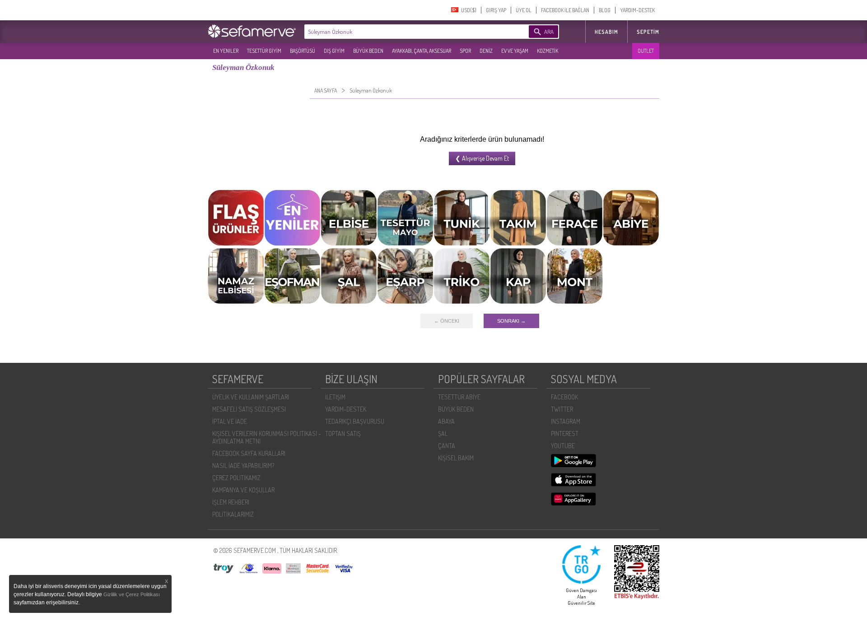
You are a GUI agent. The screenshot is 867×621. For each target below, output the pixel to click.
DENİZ (486, 50)
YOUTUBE (563, 446)
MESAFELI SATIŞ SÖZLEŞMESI (249, 409)
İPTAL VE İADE (229, 421)
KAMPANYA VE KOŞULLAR (243, 490)
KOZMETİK (547, 50)
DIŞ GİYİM (334, 50)
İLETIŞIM (335, 397)
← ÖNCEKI (446, 321)
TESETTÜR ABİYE (459, 397)
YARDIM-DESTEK (637, 10)
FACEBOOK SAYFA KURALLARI (248, 453)
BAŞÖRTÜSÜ (302, 50)
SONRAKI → (511, 321)
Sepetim (648, 31)
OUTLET (646, 50)
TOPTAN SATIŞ (343, 433)
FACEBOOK (564, 397)
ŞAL (442, 433)
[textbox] (402, 31)
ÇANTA (446, 446)
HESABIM (606, 31)
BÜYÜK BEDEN (368, 50)
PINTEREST (564, 433)
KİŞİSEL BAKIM (456, 458)
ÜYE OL (523, 10)
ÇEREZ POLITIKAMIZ (236, 478)
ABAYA (446, 421)
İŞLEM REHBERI (230, 502)
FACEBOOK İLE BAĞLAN (565, 10)
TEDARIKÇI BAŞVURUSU (354, 421)
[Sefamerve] (254, 31)
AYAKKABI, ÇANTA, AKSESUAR (421, 50)
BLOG (605, 10)
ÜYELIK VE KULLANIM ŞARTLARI (250, 397)
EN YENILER (225, 50)
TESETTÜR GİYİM (264, 50)
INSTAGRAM (565, 421)
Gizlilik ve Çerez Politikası (131, 594)
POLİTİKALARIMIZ (233, 514)
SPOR (465, 50)
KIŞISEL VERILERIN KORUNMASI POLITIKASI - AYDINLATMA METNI (266, 437)
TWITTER (562, 409)
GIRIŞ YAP (496, 10)
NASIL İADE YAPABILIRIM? (243, 465)
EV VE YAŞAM (514, 50)
